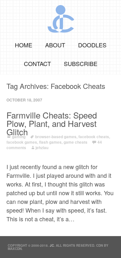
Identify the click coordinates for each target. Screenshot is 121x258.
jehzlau (41, 147)
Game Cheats (75, 142)
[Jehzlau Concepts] (60, 17)
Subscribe (80, 63)
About (55, 45)
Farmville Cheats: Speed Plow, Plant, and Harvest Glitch (51, 123)
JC (52, 245)
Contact (37, 63)
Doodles (92, 45)
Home (23, 45)
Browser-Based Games (55, 136)
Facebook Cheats (93, 136)
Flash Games (50, 142)
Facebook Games (21, 142)
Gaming (18, 136)
